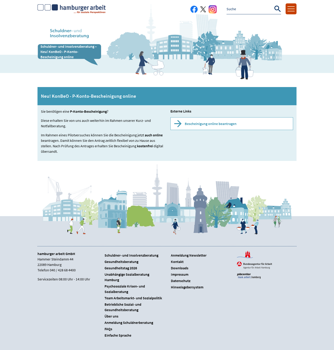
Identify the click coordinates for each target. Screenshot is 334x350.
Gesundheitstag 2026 (121, 268)
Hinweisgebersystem (187, 287)
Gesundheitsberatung (121, 261)
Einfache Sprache (118, 335)
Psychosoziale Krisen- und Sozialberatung (125, 289)
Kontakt (177, 261)
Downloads (179, 268)
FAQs (108, 329)
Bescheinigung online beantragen (211, 123)
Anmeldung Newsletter (189, 255)
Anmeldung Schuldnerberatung (129, 322)
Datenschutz (180, 280)
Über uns (111, 316)
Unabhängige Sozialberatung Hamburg (127, 277)
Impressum (179, 274)
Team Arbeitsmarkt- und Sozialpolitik (133, 298)
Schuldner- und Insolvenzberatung (131, 255)
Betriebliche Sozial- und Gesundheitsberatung (123, 307)
